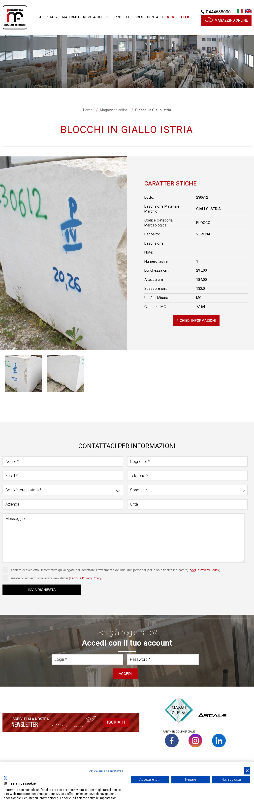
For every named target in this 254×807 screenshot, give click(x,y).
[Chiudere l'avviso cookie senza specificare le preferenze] (247, 771)
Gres (139, 17)
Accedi (125, 674)
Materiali (70, 17)
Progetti (123, 17)
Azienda (46, 17)
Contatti (155, 17)
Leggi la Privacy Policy (203, 570)
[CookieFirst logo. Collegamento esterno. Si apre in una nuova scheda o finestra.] (5, 778)
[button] (178, 17)
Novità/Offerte (97, 17)
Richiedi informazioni (196, 321)
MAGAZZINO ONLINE (231, 20)
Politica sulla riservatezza (105, 771)
